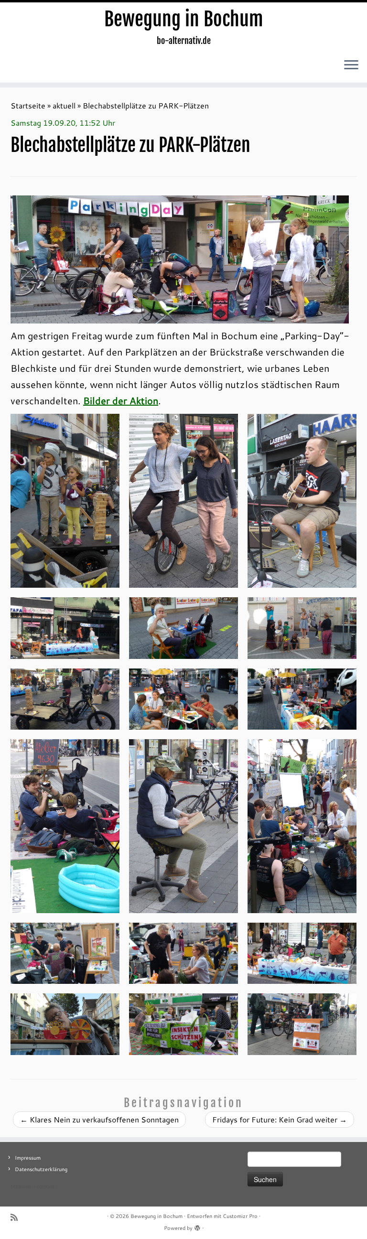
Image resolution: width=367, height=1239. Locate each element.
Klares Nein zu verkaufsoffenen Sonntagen (99, 1119)
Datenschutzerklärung (41, 1169)
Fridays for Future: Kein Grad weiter (279, 1119)
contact (45, 1186)
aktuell (64, 105)
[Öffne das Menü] (351, 65)
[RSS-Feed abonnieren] (17, 1217)
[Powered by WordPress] (197, 1226)
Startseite (28, 105)
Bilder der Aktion (120, 400)
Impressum (28, 1158)
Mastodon (23, 1186)
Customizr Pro (240, 1216)
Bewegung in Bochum (183, 19)
